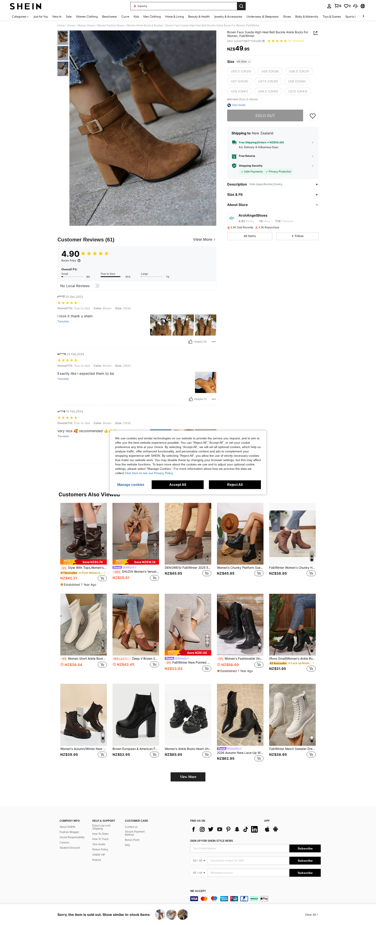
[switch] (96, 286)
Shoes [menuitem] (287, 16)
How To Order (100, 833)
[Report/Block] (213, 341)
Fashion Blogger (69, 832)
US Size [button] (242, 61)
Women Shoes (86, 25)
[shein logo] (25, 6)
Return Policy (100, 849)
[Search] (241, 6)
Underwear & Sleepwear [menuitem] (263, 16)
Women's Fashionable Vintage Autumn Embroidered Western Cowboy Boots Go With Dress (241, 658)
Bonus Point (132, 839)
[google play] (275, 831)
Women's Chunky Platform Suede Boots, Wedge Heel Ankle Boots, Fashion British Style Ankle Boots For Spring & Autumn (240, 567)
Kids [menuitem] (136, 16)
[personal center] (329, 6)
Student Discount (70, 847)
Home (61, 25)
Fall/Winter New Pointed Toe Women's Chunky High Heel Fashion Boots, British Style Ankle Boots (188, 662)
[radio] (241, 71)
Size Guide (98, 844)
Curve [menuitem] (125, 16)
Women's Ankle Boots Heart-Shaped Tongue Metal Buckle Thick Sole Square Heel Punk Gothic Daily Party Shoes (188, 749)
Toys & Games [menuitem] (332, 16)
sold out (265, 115)
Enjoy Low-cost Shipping (101, 827)
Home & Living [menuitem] (174, 16)
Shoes (71, 25)
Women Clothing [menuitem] (87, 16)
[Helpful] (190, 341)
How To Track (100, 839)
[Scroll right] (363, 16)
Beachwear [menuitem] (109, 16)
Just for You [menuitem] (41, 16)
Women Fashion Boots (110, 25)
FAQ (127, 845)
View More (188, 777)
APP (267, 821)
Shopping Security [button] (250, 165)
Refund (96, 859)
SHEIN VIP (98, 854)
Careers (64, 842)
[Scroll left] (358, 16)
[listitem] (84, 545)
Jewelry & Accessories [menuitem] (228, 16)
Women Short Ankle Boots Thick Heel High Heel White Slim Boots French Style (84, 658)
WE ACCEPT (198, 891)
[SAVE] (313, 116)
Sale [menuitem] (69, 16)
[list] (225, 829)
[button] (355, 6)
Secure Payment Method (134, 833)
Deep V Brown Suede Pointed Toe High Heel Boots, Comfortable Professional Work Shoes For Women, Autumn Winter (136, 658)
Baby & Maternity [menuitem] (306, 16)
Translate (63, 321)
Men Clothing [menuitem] (152, 16)
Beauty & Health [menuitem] (199, 16)
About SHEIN (67, 826)
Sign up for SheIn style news (211, 840)
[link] (337, 5)
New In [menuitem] (57, 16)
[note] (83, 562)
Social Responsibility (72, 837)
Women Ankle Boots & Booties (145, 25)
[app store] (267, 831)
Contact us (131, 826)
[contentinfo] (255, 898)
